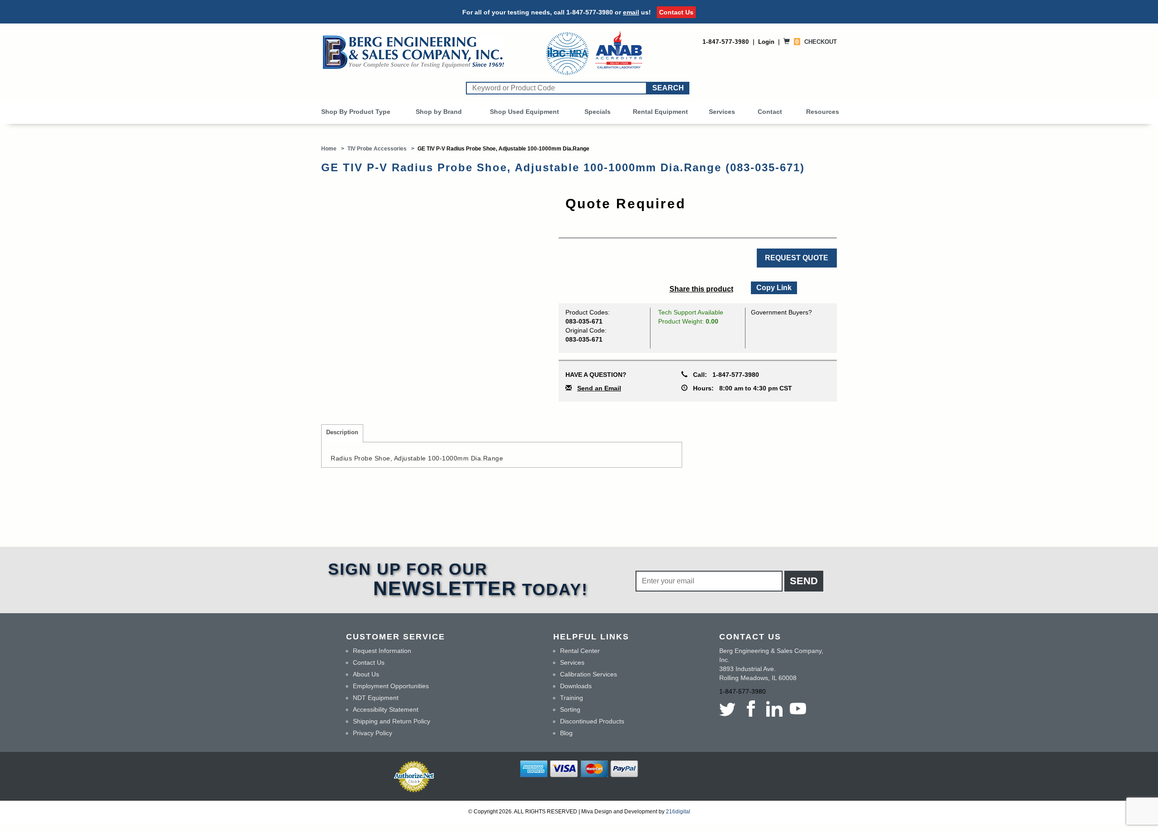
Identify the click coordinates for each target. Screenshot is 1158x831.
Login (766, 41)
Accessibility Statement (385, 709)
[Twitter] (729, 708)
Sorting (570, 709)
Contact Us (676, 12)
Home (329, 149)
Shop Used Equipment (524, 111)
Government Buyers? (781, 312)
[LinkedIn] (774, 708)
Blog (566, 733)
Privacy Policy (372, 733)
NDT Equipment (376, 697)
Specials (597, 111)
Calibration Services (588, 674)
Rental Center (580, 650)
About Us (366, 674)
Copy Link (773, 286)
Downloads (576, 686)
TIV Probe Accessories (377, 149)
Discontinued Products (592, 721)
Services (722, 111)
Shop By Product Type (355, 111)
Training (571, 697)
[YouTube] (798, 708)
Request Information (382, 650)
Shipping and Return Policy (391, 721)
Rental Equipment (660, 111)
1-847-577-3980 (589, 12)
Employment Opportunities (391, 686)
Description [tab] (342, 432)
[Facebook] (751, 708)
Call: (723, 374)
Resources (822, 111)
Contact (770, 111)
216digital (678, 811)
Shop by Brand (439, 111)
